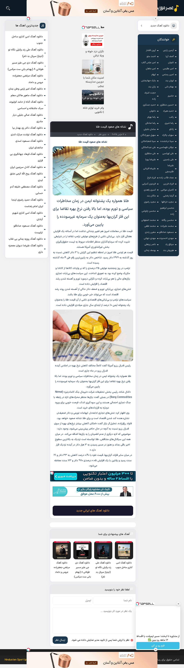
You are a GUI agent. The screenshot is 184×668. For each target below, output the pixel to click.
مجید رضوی (150, 202)
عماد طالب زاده (166, 178)
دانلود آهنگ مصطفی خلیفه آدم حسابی (26, 190)
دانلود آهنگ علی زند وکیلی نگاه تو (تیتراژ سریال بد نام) (25, 53)
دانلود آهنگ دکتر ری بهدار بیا (27, 128)
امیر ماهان (151, 68)
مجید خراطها (168, 202)
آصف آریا (170, 56)
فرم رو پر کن (157, 646)
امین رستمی (168, 74)
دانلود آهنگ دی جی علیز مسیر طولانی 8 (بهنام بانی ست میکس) (25, 66)
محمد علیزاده (167, 226)
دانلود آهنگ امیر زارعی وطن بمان (25, 89)
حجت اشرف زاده (150, 96)
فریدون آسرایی (149, 184)
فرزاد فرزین (168, 184)
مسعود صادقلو (166, 232)
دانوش (152, 111)
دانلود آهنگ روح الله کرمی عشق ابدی (26, 177)
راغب (171, 117)
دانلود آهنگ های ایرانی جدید (92, 511)
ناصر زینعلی (150, 244)
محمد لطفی (150, 226)
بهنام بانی (169, 87)
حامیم (171, 96)
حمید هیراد (168, 111)
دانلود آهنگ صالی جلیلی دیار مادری (28, 118)
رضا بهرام (151, 117)
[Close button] (155, 18)
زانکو (171, 129)
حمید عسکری (149, 105)
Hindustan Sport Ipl (16, 660)
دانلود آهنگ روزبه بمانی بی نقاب (26, 239)
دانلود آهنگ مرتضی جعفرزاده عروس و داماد (28, 79)
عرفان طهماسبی (166, 147)
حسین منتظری (167, 105)
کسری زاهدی (150, 190)
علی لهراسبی (168, 153)
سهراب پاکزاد (168, 135)
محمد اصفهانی (148, 220)
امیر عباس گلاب (148, 62)
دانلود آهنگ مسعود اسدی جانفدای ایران (29, 144)
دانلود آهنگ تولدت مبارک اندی (27, 135)
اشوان (171, 62)
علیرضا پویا (150, 159)
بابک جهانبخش (148, 81)
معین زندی (150, 232)
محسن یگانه (168, 220)
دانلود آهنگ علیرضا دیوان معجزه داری (25, 249)
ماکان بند (151, 196)
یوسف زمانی (150, 250)
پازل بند (152, 87)
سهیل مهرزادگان (148, 135)
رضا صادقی (150, 123)
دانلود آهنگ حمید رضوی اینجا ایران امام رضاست (27, 203)
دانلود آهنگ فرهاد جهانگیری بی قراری (26, 157)
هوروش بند (168, 250)
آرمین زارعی (168, 50)
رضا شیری (169, 123)
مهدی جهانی (150, 238)
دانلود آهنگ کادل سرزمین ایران (26, 167)
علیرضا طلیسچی (169, 168)
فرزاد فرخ (151, 178)
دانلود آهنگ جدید (159, 26)
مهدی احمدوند (166, 238)
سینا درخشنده (167, 141)
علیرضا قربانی (149, 168)
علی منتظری (150, 153)
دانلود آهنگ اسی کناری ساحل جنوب (27, 40)
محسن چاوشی (149, 211)
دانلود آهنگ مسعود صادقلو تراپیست (28, 229)
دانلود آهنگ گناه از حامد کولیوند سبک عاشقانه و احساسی (26, 105)
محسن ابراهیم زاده (167, 211)
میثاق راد (169, 244)
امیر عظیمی (168, 68)
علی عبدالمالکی (148, 147)
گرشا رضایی (168, 196)
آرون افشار (151, 50)
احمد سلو (151, 56)
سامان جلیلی (150, 129)
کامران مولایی (167, 190)
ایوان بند (169, 81)
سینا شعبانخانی (148, 141)
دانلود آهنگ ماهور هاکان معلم (27, 95)
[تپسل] (52, 473)
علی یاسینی (168, 159)
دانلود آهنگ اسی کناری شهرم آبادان (27, 216)
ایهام (153, 74)
